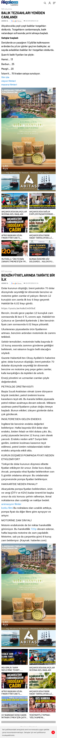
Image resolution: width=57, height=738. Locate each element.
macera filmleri (9, 84)
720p (34, 529)
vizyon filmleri (8, 80)
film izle (5, 77)
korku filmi (7, 508)
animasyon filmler (11, 504)
